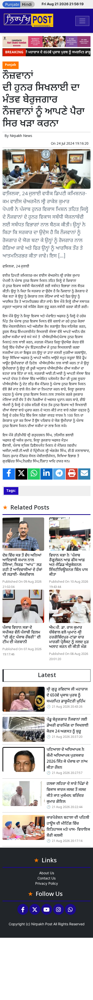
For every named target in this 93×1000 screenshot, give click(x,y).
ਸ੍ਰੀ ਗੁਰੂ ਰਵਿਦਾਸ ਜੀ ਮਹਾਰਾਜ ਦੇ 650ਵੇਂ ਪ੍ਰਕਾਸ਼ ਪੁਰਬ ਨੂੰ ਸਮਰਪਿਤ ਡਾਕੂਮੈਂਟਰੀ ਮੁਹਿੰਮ (67, 695)
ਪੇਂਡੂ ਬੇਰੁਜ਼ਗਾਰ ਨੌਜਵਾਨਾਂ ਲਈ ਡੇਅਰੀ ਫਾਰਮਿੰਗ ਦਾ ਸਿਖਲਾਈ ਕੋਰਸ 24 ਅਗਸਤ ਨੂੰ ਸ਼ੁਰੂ (68, 725)
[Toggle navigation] (82, 21)
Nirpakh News (21, 136)
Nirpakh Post (41, 924)
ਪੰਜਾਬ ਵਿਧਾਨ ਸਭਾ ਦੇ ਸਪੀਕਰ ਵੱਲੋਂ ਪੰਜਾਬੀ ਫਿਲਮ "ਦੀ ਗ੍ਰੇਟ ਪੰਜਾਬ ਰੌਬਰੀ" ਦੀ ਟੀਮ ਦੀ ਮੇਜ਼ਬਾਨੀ (21, 635)
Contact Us (46, 878)
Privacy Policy (46, 883)
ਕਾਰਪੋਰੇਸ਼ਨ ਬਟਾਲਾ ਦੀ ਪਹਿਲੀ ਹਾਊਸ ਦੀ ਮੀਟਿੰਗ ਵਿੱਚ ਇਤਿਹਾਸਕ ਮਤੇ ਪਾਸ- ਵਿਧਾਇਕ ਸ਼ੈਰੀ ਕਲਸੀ (68, 826)
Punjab (10, 65)
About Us (46, 873)
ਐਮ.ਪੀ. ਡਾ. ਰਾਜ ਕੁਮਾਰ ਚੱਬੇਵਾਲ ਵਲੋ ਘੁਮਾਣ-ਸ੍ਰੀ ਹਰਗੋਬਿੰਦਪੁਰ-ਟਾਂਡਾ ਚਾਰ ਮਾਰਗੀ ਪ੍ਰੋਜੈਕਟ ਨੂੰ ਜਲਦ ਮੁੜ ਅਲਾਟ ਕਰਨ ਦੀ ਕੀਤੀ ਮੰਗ (69, 637)
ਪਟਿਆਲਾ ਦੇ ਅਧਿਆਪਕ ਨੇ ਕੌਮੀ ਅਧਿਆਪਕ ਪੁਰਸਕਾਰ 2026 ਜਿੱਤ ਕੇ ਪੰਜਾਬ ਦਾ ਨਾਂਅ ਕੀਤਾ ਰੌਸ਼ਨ (67, 758)
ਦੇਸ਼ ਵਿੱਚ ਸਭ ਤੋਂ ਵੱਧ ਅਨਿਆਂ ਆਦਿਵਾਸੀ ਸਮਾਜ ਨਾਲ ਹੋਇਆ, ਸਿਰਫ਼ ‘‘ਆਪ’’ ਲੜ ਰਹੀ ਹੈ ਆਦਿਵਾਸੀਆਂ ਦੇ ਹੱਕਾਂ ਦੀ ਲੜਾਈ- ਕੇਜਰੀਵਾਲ (22, 565)
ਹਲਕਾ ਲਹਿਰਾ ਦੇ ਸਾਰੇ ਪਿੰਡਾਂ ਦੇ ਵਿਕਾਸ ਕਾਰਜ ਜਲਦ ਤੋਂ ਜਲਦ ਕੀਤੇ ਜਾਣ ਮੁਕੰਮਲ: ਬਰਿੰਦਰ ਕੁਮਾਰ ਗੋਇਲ (67, 793)
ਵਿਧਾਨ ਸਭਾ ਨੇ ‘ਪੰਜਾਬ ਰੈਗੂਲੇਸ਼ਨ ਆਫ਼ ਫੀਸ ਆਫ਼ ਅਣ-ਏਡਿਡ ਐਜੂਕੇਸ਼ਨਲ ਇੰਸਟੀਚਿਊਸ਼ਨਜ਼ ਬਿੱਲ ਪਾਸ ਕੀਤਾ (68, 565)
